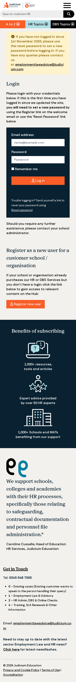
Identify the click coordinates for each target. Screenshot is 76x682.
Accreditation (13, 675)
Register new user (27, 304)
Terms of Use (50, 670)
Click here (11, 649)
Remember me (26, 169)
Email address (22, 135)
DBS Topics (62, 24)
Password (19, 152)
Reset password (22, 210)
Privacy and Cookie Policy (21, 670)
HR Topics (36, 24)
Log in (40, 180)
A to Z (11, 24)
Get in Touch (15, 568)
